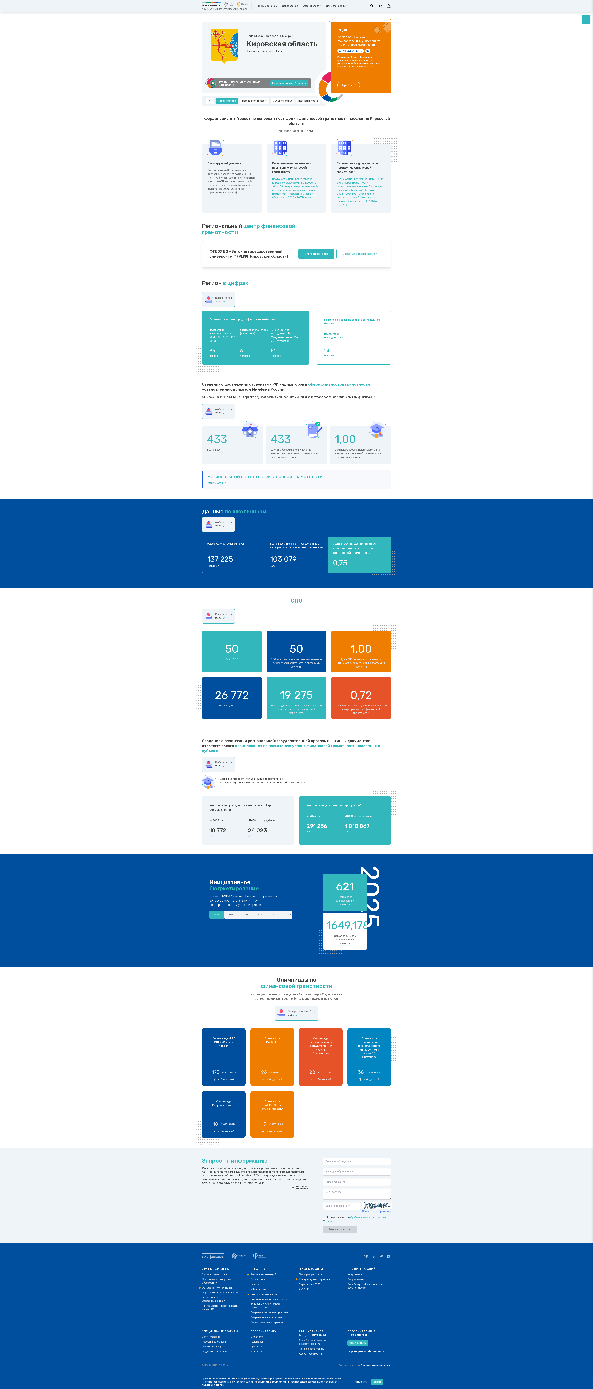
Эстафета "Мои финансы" (218, 1287)
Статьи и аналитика (214, 1274)
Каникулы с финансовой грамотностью (265, 1306)
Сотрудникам (355, 1279)
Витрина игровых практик (266, 1317)
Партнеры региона (308, 101)
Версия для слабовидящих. (366, 1351)
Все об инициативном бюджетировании (312, 1342)
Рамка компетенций (263, 1274)
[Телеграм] (381, 1256)
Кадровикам (354, 1274)
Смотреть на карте (316, 253)
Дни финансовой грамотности (268, 1299)
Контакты (256, 1351)
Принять (377, 1382)
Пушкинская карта (213, 1346)
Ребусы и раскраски (214, 1341)
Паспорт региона (227, 101)
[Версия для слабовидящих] (380, 6)
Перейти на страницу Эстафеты (289, 83)
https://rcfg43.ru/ (218, 483)
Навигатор (256, 1284)
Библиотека (257, 1279)
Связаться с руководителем (360, 253)
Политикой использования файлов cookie (223, 1382)
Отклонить (361, 1382)
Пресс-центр (258, 1346)
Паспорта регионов (310, 1274)
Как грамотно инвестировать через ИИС (220, 1307)
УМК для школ (258, 1289)
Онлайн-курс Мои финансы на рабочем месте (365, 1286)
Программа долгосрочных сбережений (217, 1281)
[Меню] (586, 19)
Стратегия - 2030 (309, 1284)
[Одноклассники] (373, 1256)
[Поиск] (372, 6)
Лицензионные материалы (266, 1322)
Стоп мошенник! (212, 1336)
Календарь (256, 1341)
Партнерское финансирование (220, 1292)
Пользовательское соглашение (376, 1365)
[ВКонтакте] (366, 1256)
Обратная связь (357, 1343)
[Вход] (389, 6)
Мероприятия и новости (254, 101)
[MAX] (388, 1256)
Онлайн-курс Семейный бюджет (213, 1299)
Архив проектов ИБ (310, 1353)
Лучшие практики (282, 101)
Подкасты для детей (214, 1351)
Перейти (347, 85)
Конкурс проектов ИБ (311, 1348)
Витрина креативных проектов (269, 1312)
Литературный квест (263, 1294)
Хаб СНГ (304, 1289)
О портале (256, 1336)
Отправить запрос (340, 1229)
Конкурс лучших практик (314, 1279)
